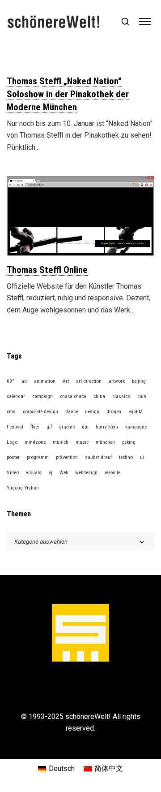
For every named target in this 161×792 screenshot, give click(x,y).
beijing (139, 381)
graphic (67, 427)
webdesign (86, 472)
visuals (34, 472)
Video (13, 472)
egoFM (135, 411)
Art (66, 381)
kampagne (136, 427)
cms (11, 411)
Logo (12, 442)
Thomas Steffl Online (47, 269)
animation (44, 381)
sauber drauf (98, 457)
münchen (105, 442)
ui (142, 457)
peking (129, 442)
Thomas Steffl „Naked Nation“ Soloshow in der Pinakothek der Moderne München (68, 94)
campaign (42, 396)
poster (13, 457)
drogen (113, 411)
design (92, 411)
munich (60, 442)
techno (126, 457)
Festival (15, 427)
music (82, 442)
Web (63, 472)
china (99, 396)
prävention (67, 457)
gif (49, 427)
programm (38, 457)
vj (50, 472)
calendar (16, 396)
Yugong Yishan (23, 488)
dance (71, 411)
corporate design (40, 411)
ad (24, 381)
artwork (117, 381)
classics (121, 396)
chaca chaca (73, 396)
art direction (89, 381)
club (141, 396)
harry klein (107, 427)
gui (85, 427)
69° (10, 381)
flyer (34, 427)
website (112, 472)
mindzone (35, 442)
